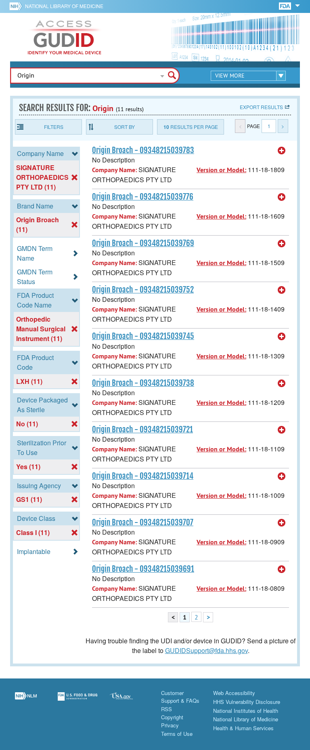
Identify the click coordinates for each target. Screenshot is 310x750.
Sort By (124, 126)
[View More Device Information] (282, 151)
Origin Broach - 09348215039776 (142, 197)
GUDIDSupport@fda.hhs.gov (206, 650)
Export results (261, 106)
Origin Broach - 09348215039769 (143, 243)
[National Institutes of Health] (17, 6)
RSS (166, 709)
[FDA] (285, 5)
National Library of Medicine (64, 5)
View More (230, 75)
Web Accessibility (234, 693)
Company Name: (114, 170)
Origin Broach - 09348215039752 (143, 290)
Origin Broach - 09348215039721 (142, 429)
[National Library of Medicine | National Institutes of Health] (26, 701)
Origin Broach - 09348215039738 (143, 383)
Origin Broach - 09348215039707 (142, 522)
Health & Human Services (243, 728)
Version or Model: (221, 170)
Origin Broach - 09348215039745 (143, 336)
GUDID (64, 37)
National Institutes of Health (245, 710)
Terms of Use (177, 733)
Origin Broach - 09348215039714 (142, 476)
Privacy (170, 725)
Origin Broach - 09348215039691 (143, 569)
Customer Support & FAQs (180, 697)
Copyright (172, 717)
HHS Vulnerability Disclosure (246, 702)
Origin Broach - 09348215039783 (143, 150)
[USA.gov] (129, 701)
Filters (53, 126)
